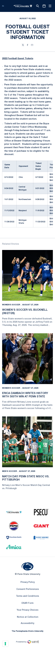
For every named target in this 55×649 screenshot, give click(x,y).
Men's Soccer (9, 471)
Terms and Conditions (27, 596)
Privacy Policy (27, 582)
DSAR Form (27, 603)
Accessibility (27, 623)
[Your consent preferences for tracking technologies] (5, 644)
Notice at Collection (27, 617)
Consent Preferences (27, 589)
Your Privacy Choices (27, 610)
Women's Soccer (11, 305)
